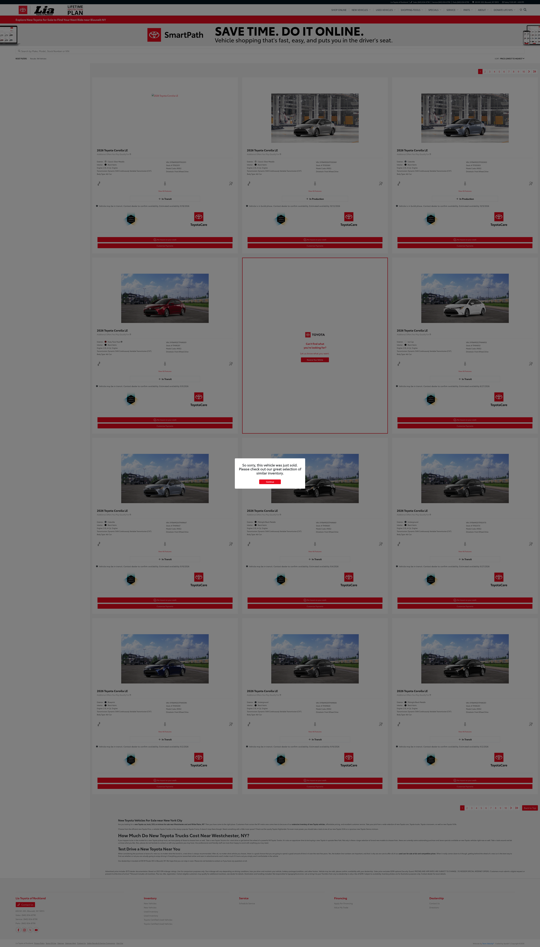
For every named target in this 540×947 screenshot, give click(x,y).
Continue (270, 481)
